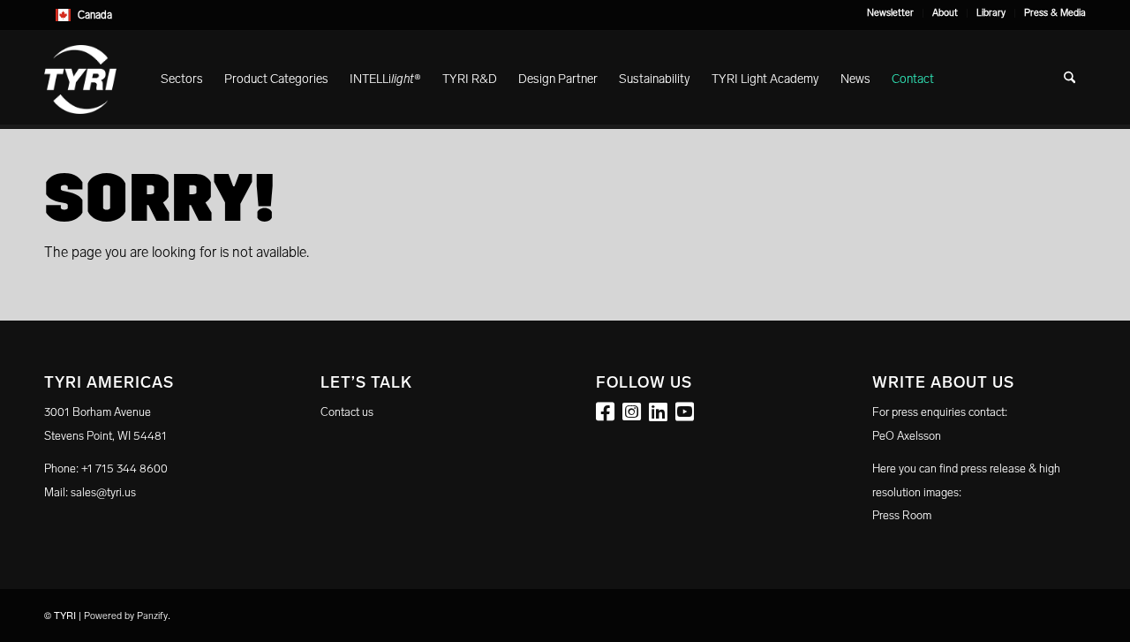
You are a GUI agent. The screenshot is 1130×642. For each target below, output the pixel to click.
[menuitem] (890, 13)
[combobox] (565, 15)
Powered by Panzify (126, 616)
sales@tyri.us (103, 492)
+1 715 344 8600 (124, 468)
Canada (95, 15)
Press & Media (1055, 13)
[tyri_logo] (80, 79)
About (945, 13)
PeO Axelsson (906, 435)
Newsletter (890, 13)
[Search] (1069, 79)
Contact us (346, 412)
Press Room (901, 515)
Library (991, 13)
